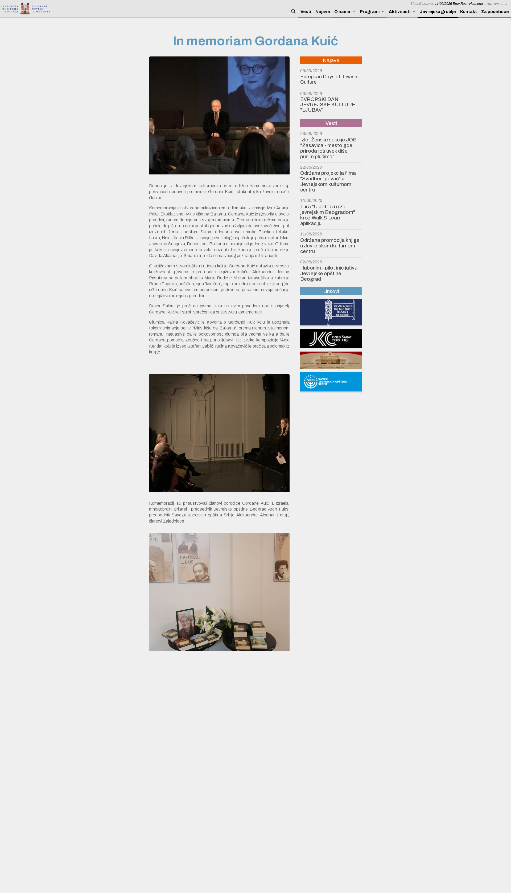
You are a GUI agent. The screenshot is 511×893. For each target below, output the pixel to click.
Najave (322, 11)
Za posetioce (495, 11)
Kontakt (468, 11)
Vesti (305, 11)
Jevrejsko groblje (438, 11)
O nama (342, 11)
